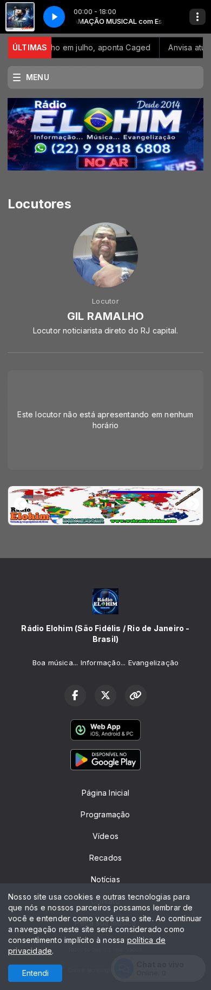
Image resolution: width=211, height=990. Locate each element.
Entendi (35, 973)
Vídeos (105, 836)
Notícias (105, 879)
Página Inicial (105, 792)
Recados (105, 857)
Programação (105, 814)
